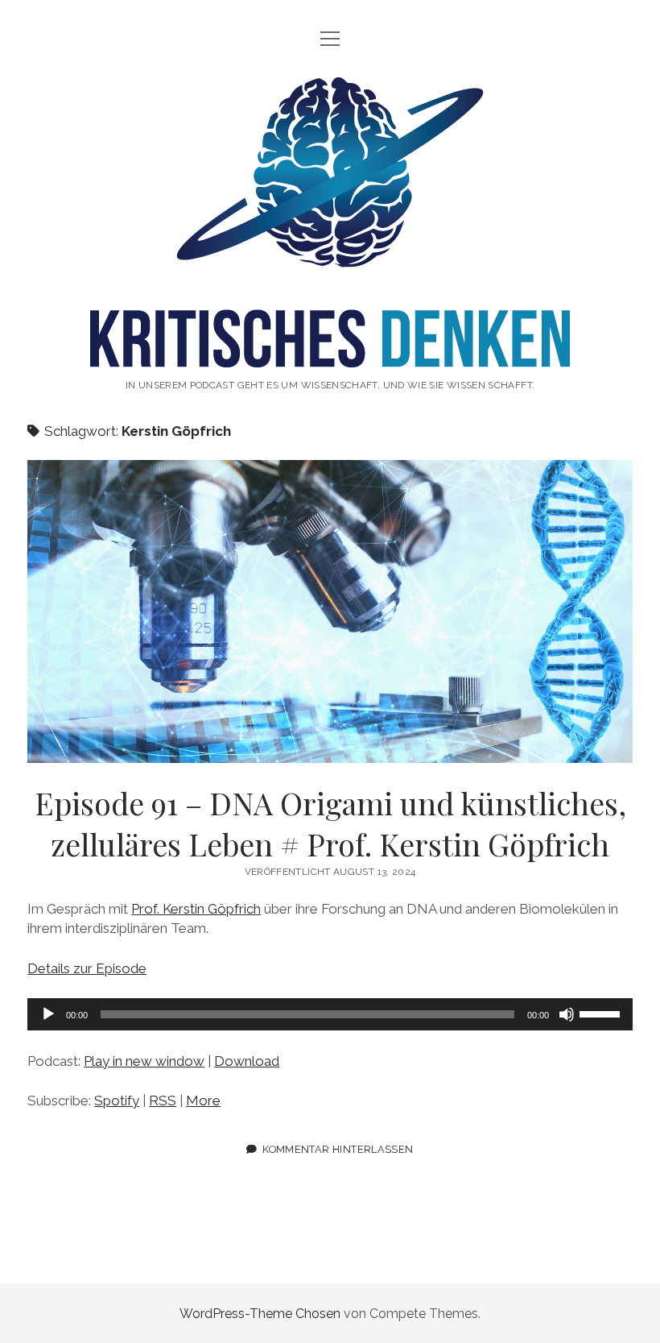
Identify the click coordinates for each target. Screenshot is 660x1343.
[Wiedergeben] (48, 1014)
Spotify (116, 1100)
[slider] (602, 1012)
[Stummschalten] (567, 1014)
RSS (162, 1100)
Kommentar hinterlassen (337, 1149)
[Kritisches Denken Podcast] (330, 350)
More (203, 1100)
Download (246, 1061)
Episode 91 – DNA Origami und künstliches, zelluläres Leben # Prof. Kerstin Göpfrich (330, 611)
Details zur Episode (86, 968)
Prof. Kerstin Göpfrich (196, 909)
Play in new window (144, 1061)
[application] (330, 1014)
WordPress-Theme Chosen (259, 1313)
